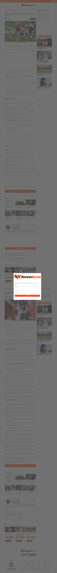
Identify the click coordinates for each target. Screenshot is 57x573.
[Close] (42, 274)
